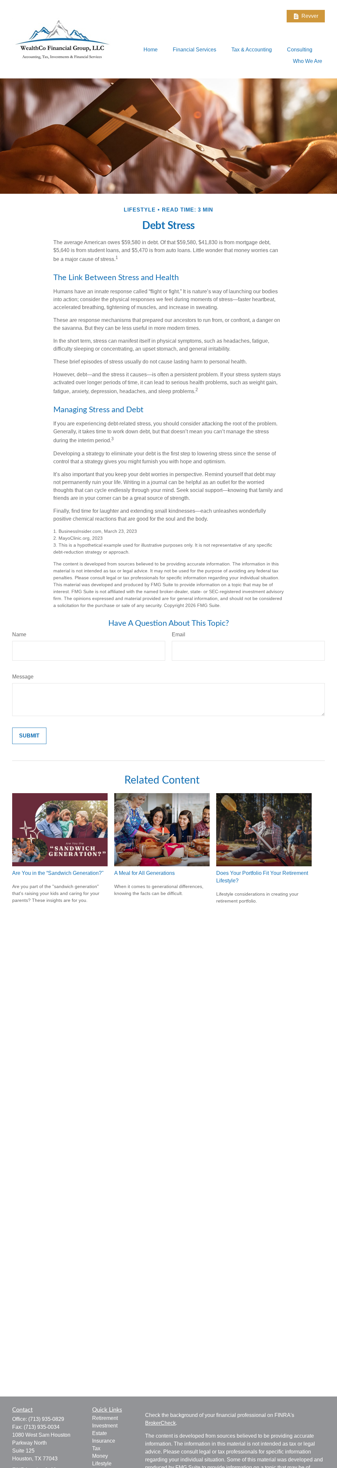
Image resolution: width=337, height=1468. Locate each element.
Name (19, 634)
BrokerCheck (160, 1423)
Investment (104, 1425)
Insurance (103, 1441)
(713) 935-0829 (46, 1419)
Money (100, 1456)
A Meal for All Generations (144, 873)
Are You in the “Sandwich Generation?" (58, 873)
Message (23, 676)
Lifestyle (102, 1463)
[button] (150, 49)
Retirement (105, 1418)
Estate (99, 1433)
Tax (96, 1448)
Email (178, 634)
